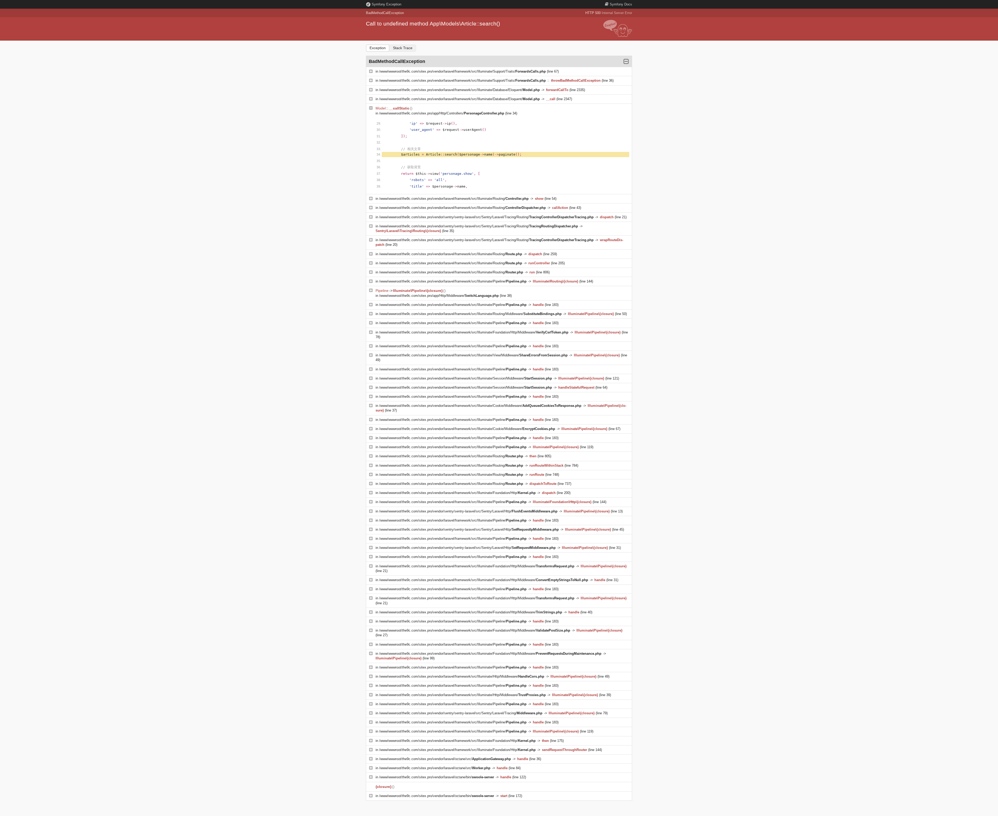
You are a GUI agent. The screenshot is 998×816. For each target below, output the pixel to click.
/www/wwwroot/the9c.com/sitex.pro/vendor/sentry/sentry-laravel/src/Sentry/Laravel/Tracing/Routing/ (486, 217)
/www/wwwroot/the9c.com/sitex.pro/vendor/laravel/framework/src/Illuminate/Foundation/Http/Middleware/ (473, 332)
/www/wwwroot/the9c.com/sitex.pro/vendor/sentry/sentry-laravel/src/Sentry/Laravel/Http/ (468, 511)
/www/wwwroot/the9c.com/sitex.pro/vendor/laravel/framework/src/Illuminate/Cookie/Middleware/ (480, 406)
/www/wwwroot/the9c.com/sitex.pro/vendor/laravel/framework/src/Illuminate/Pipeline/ (453, 281)
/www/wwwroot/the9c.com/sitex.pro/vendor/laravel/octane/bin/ (436, 777)
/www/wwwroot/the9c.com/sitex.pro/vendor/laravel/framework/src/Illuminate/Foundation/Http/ (457, 493)
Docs (621, 4)
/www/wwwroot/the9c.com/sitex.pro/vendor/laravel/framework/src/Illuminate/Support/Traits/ (462, 71)
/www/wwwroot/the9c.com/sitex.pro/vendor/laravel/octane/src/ (445, 759)
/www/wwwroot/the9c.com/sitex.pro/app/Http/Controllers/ (441, 113)
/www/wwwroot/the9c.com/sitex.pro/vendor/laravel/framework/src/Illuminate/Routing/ (454, 199)
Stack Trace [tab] (402, 48)
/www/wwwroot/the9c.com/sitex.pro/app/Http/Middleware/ (439, 296)
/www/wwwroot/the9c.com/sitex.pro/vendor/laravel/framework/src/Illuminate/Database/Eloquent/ (459, 90)
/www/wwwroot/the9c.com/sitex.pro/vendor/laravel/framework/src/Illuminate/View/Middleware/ (473, 355)
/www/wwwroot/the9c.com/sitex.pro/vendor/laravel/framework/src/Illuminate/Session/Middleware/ (465, 378)
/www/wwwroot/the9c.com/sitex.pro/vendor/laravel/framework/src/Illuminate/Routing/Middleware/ (470, 314)
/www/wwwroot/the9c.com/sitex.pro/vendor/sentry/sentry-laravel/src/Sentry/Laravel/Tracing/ (460, 713)
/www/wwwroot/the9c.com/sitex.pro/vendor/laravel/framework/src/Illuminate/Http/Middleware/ (461, 676)
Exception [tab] (378, 48)
